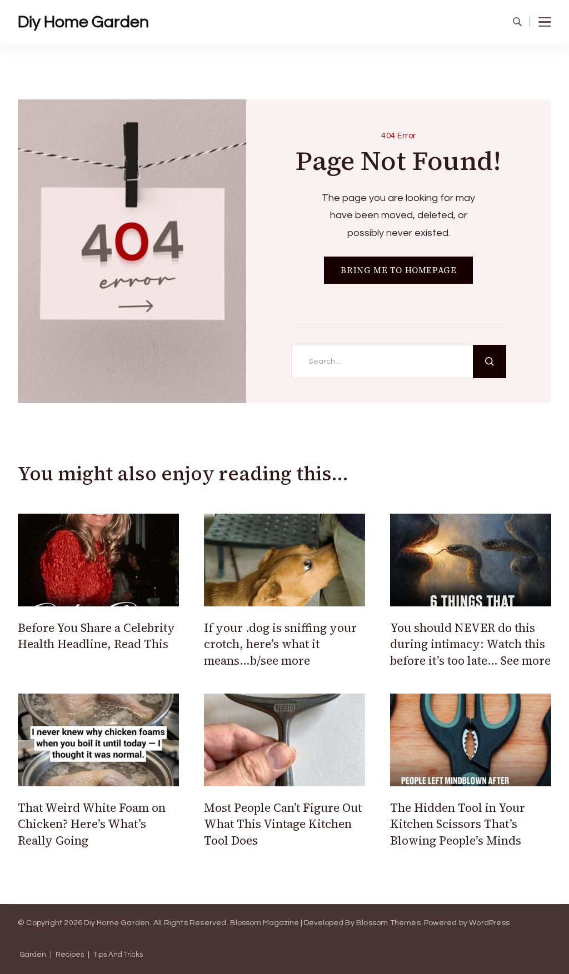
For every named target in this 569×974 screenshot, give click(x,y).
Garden (33, 954)
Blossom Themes (388, 923)
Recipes (70, 954)
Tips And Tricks (118, 954)
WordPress (489, 923)
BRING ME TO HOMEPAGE (398, 270)
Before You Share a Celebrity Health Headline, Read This (96, 636)
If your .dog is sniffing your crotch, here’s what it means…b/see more (280, 644)
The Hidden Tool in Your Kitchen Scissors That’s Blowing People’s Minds (457, 824)
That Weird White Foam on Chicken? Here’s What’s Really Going (92, 824)
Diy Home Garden (83, 22)
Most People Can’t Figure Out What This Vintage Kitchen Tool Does (283, 824)
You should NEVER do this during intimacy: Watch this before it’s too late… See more (470, 644)
